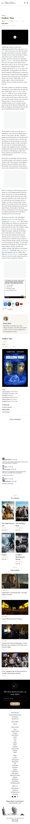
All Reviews (15, 716)
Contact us (15, 790)
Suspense (15, 750)
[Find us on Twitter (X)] (17, 796)
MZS (15, 763)
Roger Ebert (5, 23)
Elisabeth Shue (10, 219)
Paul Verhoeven (8, 60)
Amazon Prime (15, 731)
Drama (11, 21)
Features (15, 777)
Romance (15, 746)
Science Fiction (15, 748)
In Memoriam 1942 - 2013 (15, 803)
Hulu (15, 740)
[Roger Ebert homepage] (9, 3)
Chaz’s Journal (15, 759)
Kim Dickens (5, 397)
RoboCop (6, 250)
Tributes (15, 769)
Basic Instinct (23, 250)
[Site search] (25, 3)
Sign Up (15, 724)
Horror (15, 739)
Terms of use (15, 819)
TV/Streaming (15, 779)
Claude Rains (17, 68)
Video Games (15, 773)
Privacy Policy (15, 821)
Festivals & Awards (15, 783)
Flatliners (4, 93)
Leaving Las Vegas (15, 221)
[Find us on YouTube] (15, 796)
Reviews (3, 15)
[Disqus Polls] (15, 440)
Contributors (15, 794)
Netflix (15, 744)
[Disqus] (15, 474)
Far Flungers (15, 765)
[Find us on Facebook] (12, 796)
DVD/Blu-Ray (15, 771)
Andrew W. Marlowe (7, 407)
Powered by (5, 309)
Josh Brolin (10, 229)
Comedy (15, 733)
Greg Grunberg (6, 391)
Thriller (15, 752)
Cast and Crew (15, 718)
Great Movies (15, 761)
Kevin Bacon (18, 91)
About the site (15, 788)
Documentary (15, 735)
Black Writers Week (15, 775)
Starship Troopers (12, 254)
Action (15, 729)
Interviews (15, 767)
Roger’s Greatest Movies (15, 714)
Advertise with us (15, 792)
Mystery (15, 742)
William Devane (6, 399)
